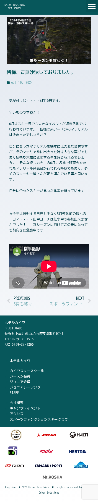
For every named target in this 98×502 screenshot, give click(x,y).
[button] (92, 6)
